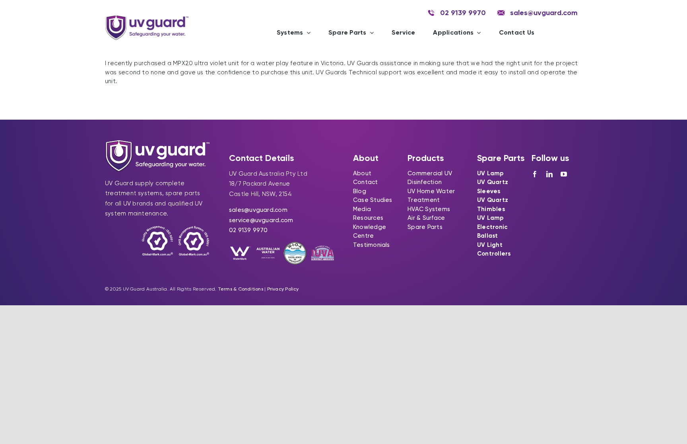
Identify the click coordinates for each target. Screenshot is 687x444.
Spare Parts (425, 227)
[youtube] (564, 174)
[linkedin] (549, 174)
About (362, 173)
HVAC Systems (429, 209)
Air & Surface (426, 217)
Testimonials (371, 244)
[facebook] (535, 174)
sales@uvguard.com (258, 209)
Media (362, 209)
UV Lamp (490, 173)
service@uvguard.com (261, 220)
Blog (359, 191)
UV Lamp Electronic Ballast (492, 226)
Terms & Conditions (240, 289)
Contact (365, 182)
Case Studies (372, 200)
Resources (368, 217)
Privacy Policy (283, 289)
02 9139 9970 (248, 230)
